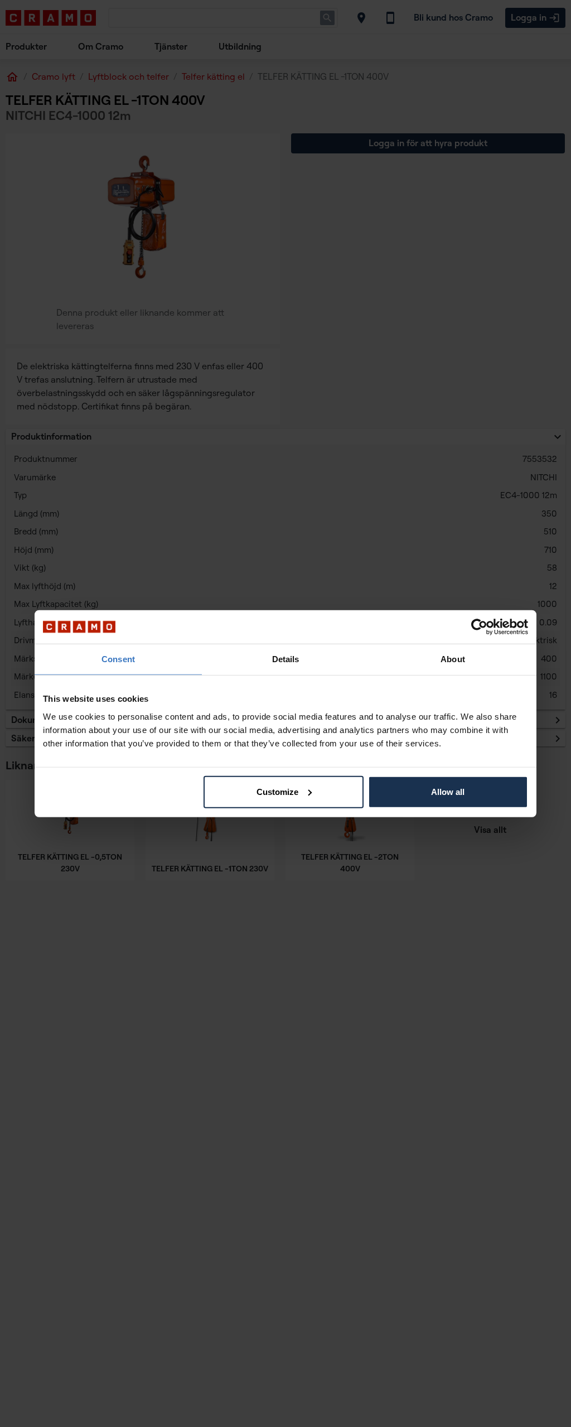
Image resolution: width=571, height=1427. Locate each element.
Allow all (447, 791)
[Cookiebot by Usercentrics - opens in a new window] (479, 627)
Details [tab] (285, 659)
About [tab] (453, 659)
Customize (277, 791)
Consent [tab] (118, 659)
